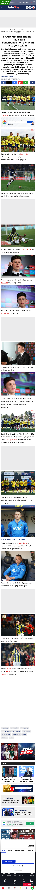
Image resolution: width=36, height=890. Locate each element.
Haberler (12, 29)
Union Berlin (23, 543)
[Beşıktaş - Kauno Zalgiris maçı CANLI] (9, 751)
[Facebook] (3, 82)
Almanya (4, 674)
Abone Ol (30, 823)
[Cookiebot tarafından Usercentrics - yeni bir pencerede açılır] (26, 846)
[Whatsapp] (25, 82)
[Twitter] (9, 82)
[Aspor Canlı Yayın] (27, 7)
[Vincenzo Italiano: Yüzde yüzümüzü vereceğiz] (26, 751)
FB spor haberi (6, 731)
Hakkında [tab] (31, 850)
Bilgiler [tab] (10, 850)
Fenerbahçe (21, 29)
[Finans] (18, 788)
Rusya (8, 671)
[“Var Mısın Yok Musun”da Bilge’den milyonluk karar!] (9, 771)
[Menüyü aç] (1, 7)
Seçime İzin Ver (18, 870)
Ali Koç (8, 669)
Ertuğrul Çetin (12, 440)
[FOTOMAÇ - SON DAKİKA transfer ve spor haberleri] (14, 7)
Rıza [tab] (3, 850)
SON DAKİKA (27, 884)
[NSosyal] (14, 82)
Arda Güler (4, 283)
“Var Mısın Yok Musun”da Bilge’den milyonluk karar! (9, 779)
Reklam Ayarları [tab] (20, 850)
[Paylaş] (32, 82)
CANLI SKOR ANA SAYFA (5, 2)
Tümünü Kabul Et (9, 861)
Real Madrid (5, 313)
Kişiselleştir (17, 866)
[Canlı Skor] (30, 7)
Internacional (27, 249)
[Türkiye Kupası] (33, 7)
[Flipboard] (20, 82)
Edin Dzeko (24, 154)
